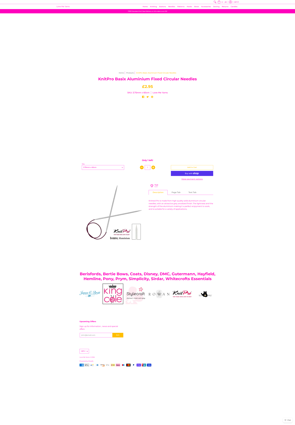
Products (130, 73)
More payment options (192, 179)
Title (83, 164)
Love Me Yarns (63, 6)
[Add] (153, 167)
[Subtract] (142, 167)
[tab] (158, 192)
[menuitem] (215, 2)
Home (121, 73)
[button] (222, 2)
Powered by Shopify (86, 361)
